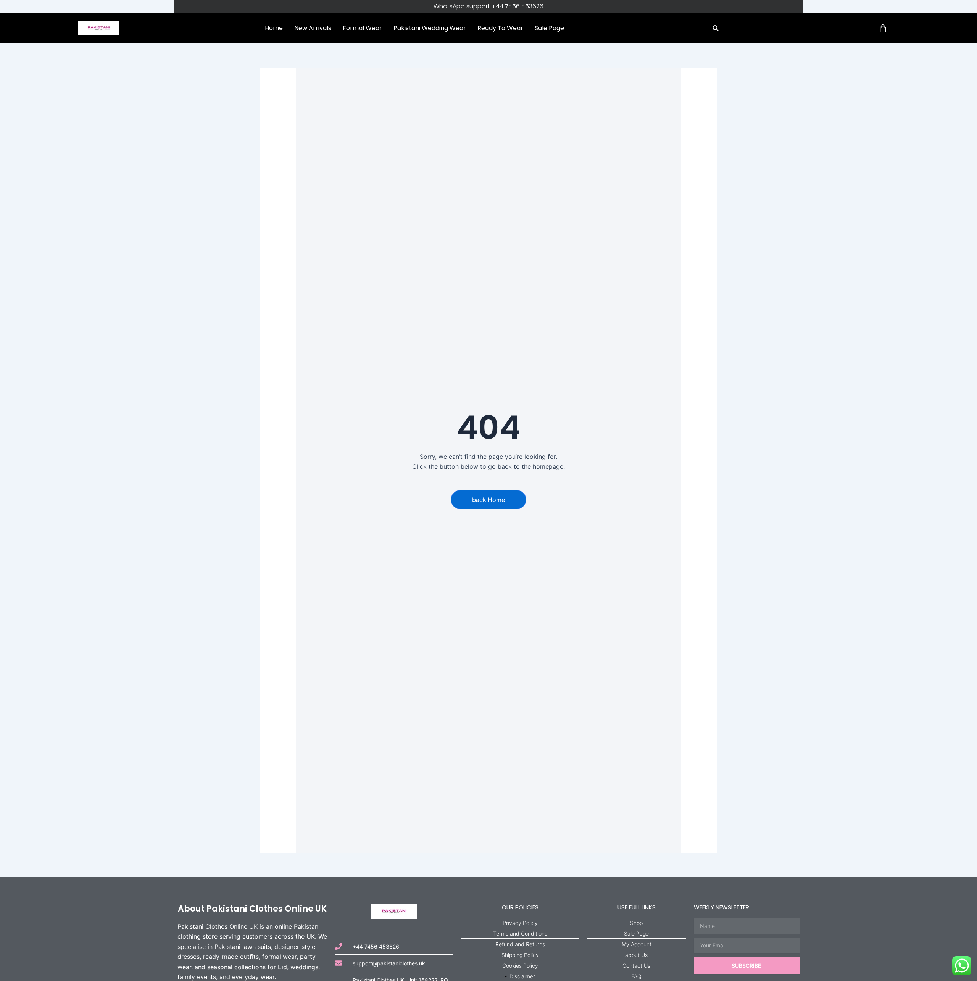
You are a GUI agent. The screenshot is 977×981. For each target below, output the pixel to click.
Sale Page (549, 28)
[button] (715, 28)
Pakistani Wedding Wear (429, 28)
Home (274, 28)
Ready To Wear (500, 28)
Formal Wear (362, 28)
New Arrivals (312, 28)
